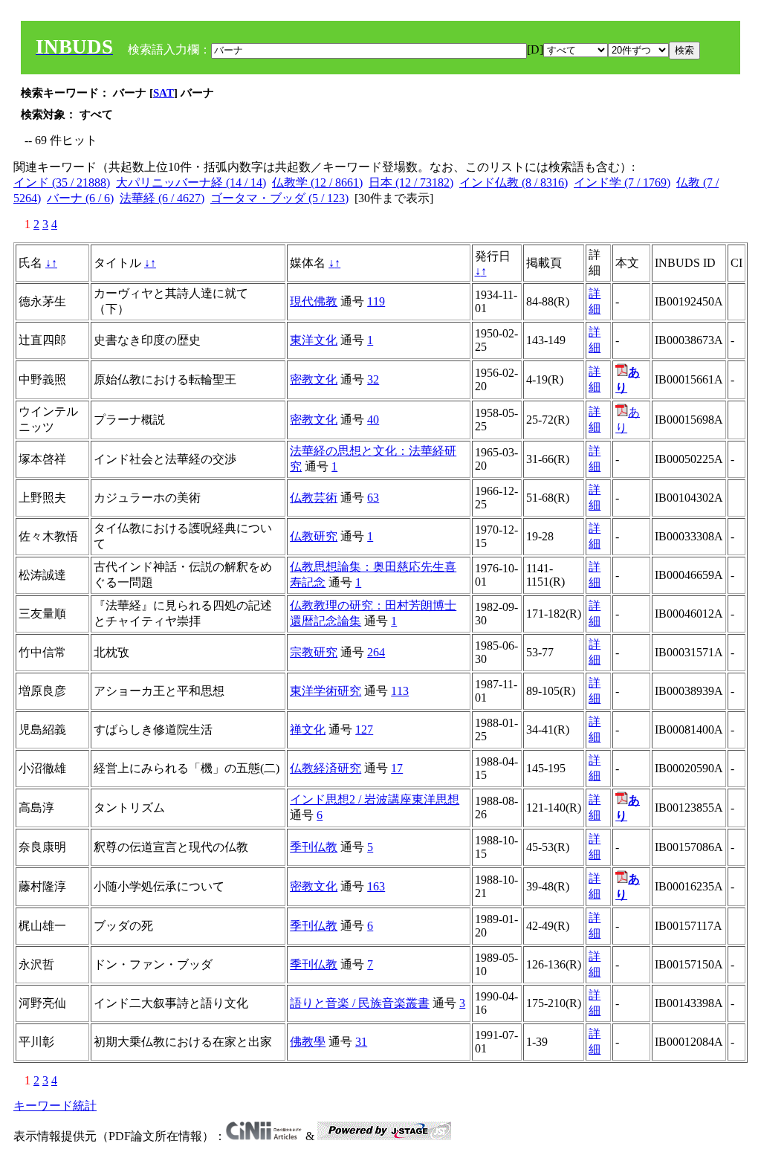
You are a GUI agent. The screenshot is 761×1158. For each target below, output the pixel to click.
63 (373, 497)
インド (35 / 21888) (61, 182)
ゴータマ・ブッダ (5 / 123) (279, 198)
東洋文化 (313, 340)
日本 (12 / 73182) (411, 182)
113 (400, 691)
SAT (163, 93)
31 (361, 1041)
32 (373, 379)
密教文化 (313, 379)
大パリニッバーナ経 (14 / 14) (191, 182)
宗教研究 (313, 652)
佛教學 (308, 1041)
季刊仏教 (313, 847)
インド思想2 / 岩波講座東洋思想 (374, 799)
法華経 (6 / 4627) (162, 198)
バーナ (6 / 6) (80, 198)
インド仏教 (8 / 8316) (513, 182)
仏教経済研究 (325, 768)
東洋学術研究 (325, 691)
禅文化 (308, 729)
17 (397, 768)
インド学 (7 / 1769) (622, 182)
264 (376, 652)
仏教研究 (313, 536)
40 (373, 419)
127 (364, 729)
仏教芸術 (313, 497)
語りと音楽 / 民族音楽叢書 (360, 1003)
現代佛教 (313, 301)
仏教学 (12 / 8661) (317, 182)
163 (376, 886)
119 (376, 301)
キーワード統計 (55, 1105)
